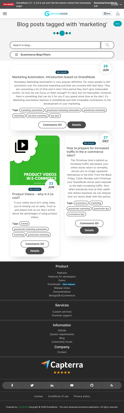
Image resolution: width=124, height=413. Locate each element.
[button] (4, 13)
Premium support (62, 315)
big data (55, 115)
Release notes (62, 287)
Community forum (62, 341)
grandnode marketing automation (63, 110)
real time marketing (37, 115)
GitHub (62, 330)
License (38, 396)
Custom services (62, 311)
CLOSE (114, 4)
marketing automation (32, 110)
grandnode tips (101, 208)
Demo (62, 280)
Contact (62, 352)
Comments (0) (52, 124)
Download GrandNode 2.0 (105, 4)
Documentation (62, 291)
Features (62, 272)
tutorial (24, 223)
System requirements (62, 334)
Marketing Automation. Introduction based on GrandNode (53, 77)
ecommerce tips (76, 214)
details (76, 124)
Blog (62, 337)
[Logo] (56, 13)
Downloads (61, 284)
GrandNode (23, 407)
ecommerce (81, 203)
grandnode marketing (94, 110)
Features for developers (62, 276)
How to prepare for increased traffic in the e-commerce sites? (88, 151)
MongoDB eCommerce (62, 295)
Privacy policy (82, 396)
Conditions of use (58, 396)
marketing (19, 115)
